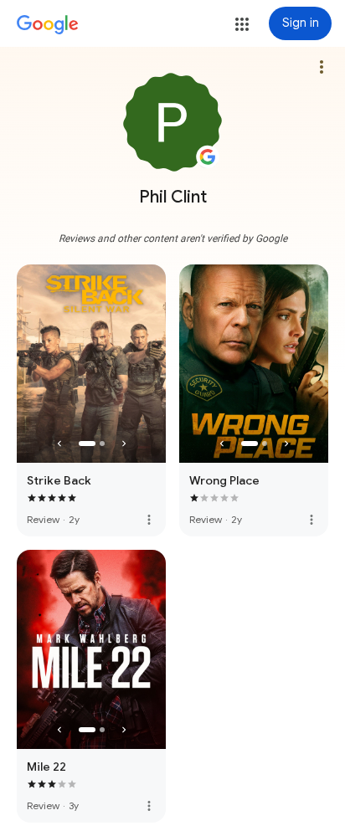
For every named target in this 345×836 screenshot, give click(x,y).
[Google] (48, 25)
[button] (242, 24)
